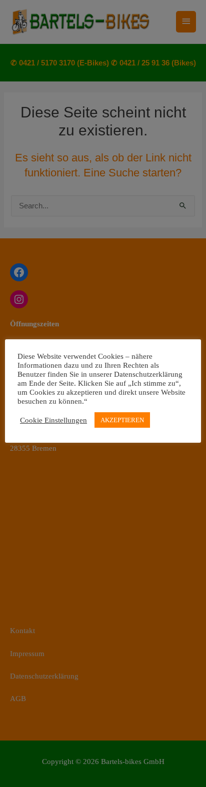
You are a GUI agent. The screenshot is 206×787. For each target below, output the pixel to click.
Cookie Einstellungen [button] (53, 420)
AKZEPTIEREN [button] (122, 420)
